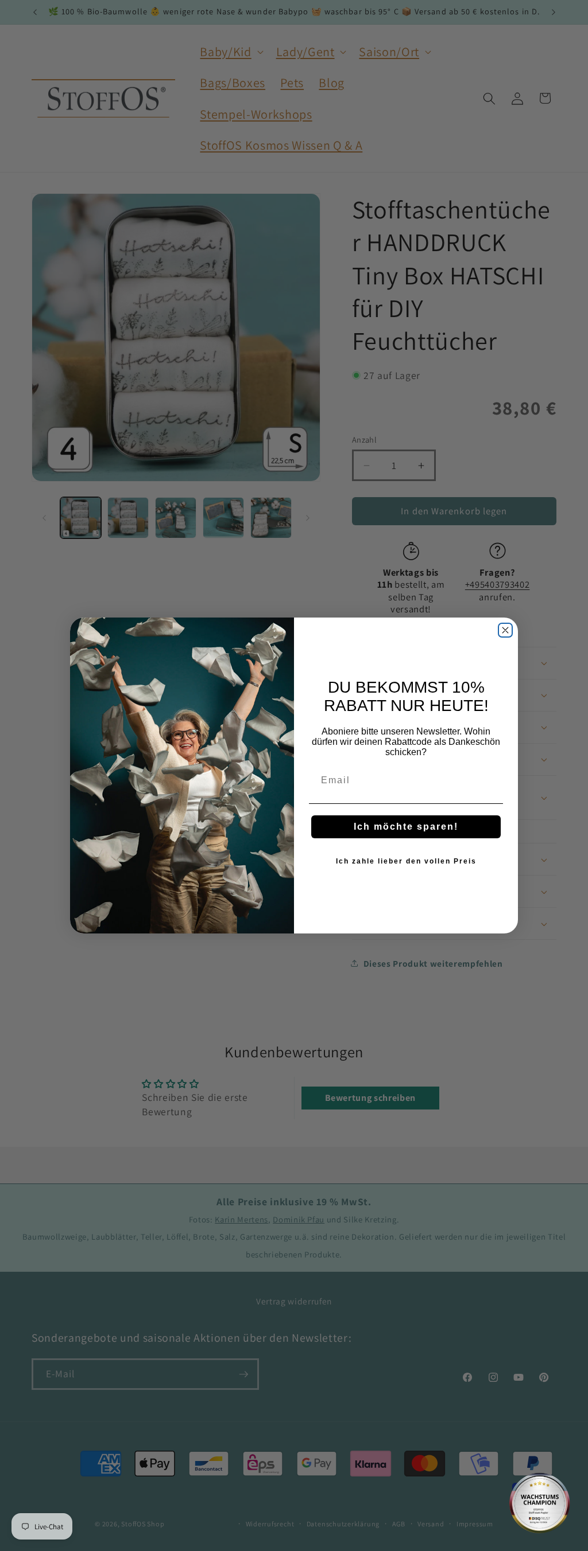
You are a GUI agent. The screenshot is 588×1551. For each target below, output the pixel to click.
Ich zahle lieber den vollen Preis (406, 861)
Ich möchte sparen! (406, 826)
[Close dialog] (505, 630)
